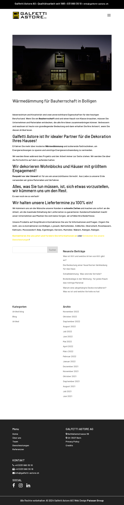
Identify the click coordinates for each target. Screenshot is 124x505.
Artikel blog (18, 311)
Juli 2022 (67, 331)
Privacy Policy (72, 441)
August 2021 (69, 386)
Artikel (15, 321)
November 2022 (71, 311)
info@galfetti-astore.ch (96, 3)
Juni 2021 (67, 396)
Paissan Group (95, 500)
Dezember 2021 (70, 366)
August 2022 (69, 326)
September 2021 (71, 381)
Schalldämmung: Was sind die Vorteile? (82, 273)
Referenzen (18, 449)
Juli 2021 (67, 391)
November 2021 (70, 371)
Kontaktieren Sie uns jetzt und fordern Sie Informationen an (45, 235)
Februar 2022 (69, 356)
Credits (69, 445)
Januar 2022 (69, 361)
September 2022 (71, 321)
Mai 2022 (67, 341)
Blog (14, 316)
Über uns (16, 437)
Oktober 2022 (70, 316)
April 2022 (68, 346)
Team (15, 441)
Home (15, 433)
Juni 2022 (68, 336)
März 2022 (68, 351)
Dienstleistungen (20, 445)
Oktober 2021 (69, 376)
